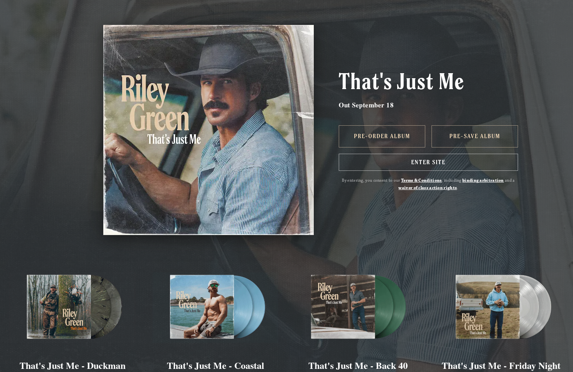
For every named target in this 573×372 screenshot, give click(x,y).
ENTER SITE (428, 162)
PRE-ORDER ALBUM (382, 136)
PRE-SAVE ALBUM (474, 136)
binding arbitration (483, 180)
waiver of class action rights (427, 188)
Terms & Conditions (421, 180)
